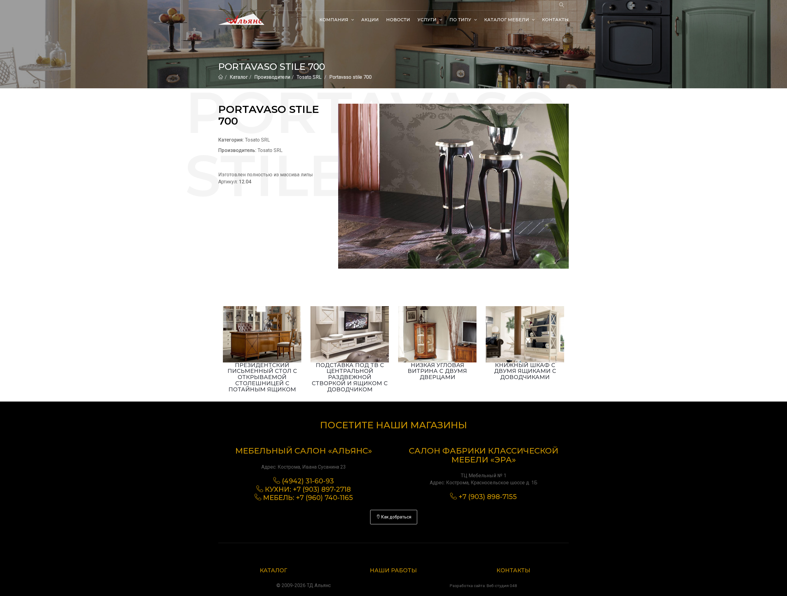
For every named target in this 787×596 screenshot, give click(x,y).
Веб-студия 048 (502, 585)
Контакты (555, 19)
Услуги (427, 19)
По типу (461, 19)
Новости (398, 19)
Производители (272, 77)
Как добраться (395, 516)
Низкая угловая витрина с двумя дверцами (437, 371)
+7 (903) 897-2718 (322, 489)
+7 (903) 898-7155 (488, 497)
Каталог (239, 77)
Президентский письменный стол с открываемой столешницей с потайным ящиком (262, 377)
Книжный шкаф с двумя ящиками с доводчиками (525, 371)
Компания (334, 19)
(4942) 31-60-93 (308, 481)
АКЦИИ (370, 19)
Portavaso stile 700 (350, 77)
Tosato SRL (309, 77)
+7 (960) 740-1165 (324, 498)
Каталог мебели (507, 19)
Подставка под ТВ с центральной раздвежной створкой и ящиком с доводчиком (350, 377)
